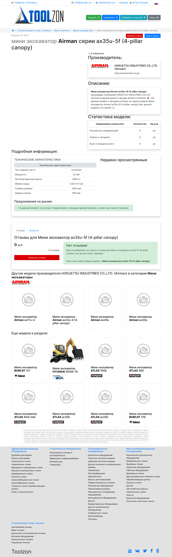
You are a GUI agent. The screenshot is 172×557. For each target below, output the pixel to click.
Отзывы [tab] (21, 230)
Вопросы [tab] (34, 230)
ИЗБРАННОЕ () (107, 2)
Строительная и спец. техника (27, 523)
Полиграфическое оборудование (97, 450)
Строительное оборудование (65, 448)
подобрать (109, 17)
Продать (92, 17)
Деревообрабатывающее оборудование (24, 450)
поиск (152, 17)
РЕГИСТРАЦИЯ (139, 2)
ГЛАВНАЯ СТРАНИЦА (25, 2)
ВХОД (124, 2)
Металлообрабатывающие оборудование (140, 450)
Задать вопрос (152, 36)
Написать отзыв (134, 36)
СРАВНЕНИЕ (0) (83, 2)
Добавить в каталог (132, 17)
